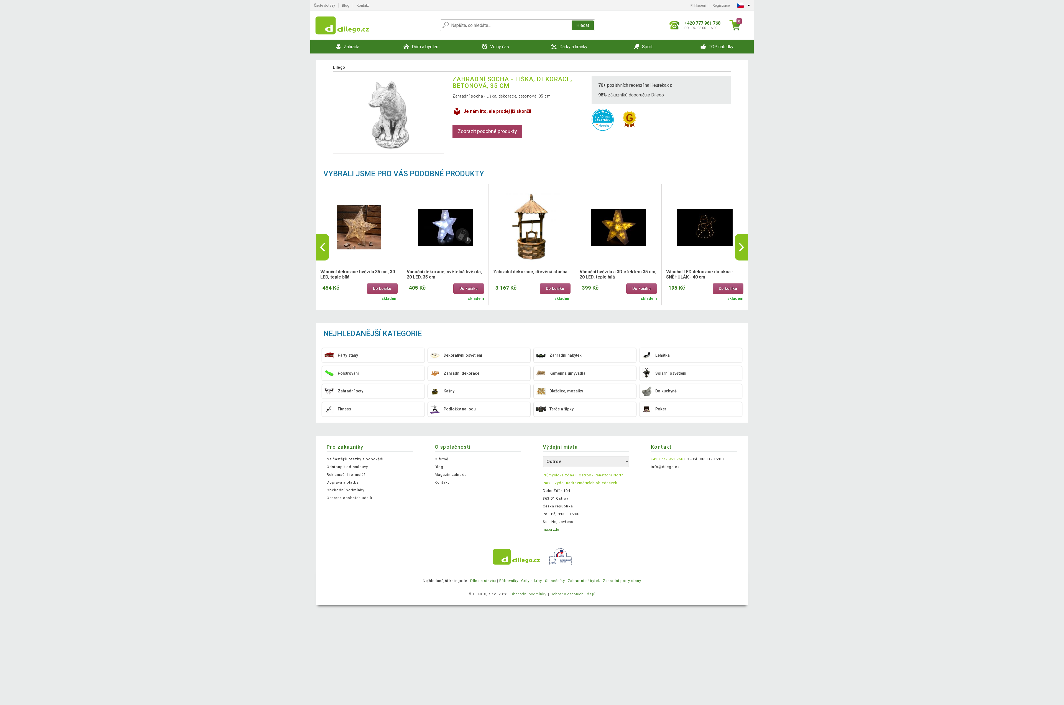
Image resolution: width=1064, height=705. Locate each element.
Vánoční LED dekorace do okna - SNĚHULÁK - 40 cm (699, 274)
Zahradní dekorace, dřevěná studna (530, 271)
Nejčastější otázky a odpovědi (355, 459)
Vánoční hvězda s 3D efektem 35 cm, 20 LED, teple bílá (618, 274)
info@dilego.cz (665, 467)
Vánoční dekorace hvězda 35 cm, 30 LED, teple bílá (357, 274)
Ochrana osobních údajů (349, 498)
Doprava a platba (343, 482)
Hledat (582, 25)
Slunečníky (555, 581)
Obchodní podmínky (345, 490)
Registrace (721, 5)
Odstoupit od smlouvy (347, 467)
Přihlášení (698, 5)
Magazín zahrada (451, 474)
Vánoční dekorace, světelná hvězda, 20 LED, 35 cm (444, 274)
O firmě (441, 459)
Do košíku (382, 288)
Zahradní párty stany (622, 581)
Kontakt (363, 5)
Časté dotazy (324, 5)
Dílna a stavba (483, 581)
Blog (345, 5)
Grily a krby (531, 581)
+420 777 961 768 (667, 459)
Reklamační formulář (346, 474)
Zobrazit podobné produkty (487, 131)
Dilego (339, 67)
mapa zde (551, 529)
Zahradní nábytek (584, 581)
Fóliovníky (508, 581)
